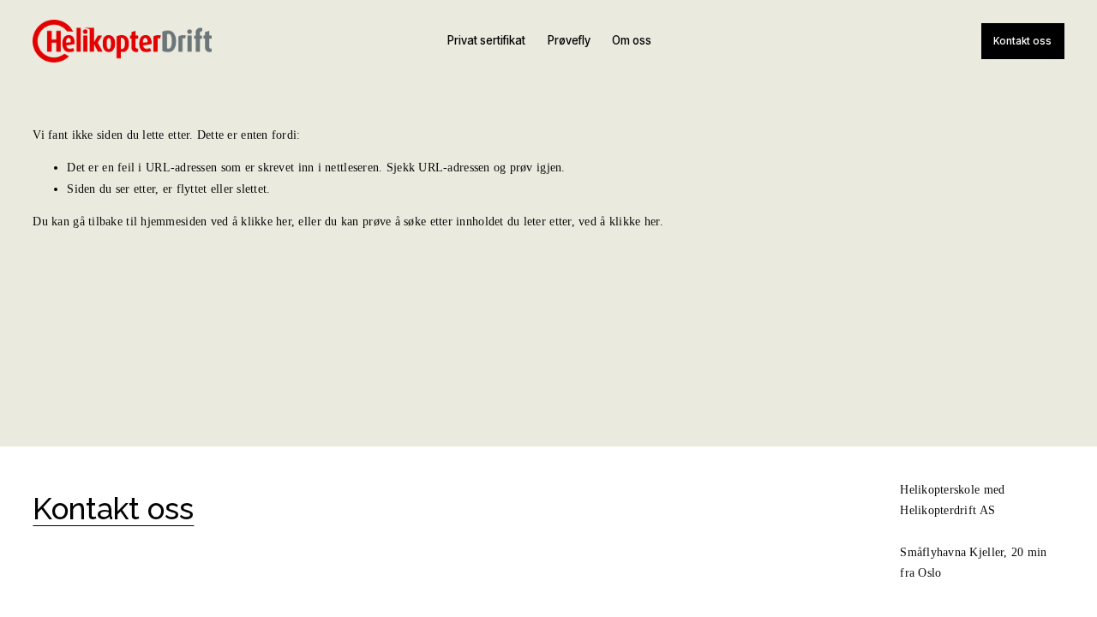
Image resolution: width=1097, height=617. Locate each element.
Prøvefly (569, 40)
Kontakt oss (1022, 41)
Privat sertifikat (486, 40)
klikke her (266, 221)
